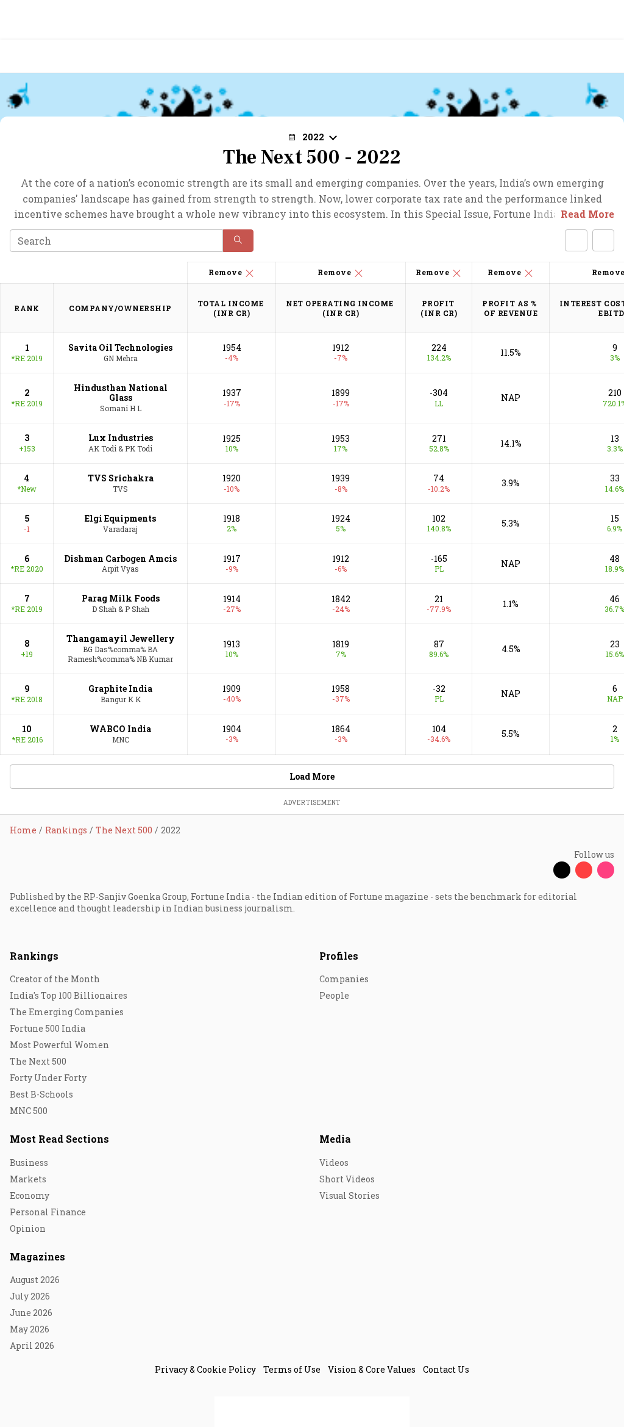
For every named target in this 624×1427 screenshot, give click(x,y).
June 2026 (31, 1312)
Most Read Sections (59, 1138)
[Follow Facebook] (539, 870)
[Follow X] (561, 870)
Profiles (338, 955)
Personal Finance (48, 1212)
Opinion (28, 1228)
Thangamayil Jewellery (120, 638)
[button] (238, 240)
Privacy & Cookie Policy (205, 1369)
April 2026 (32, 1345)
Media (335, 1138)
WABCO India (120, 729)
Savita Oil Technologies (120, 347)
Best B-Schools (41, 1094)
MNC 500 (29, 1110)
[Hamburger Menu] (607, 56)
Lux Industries (120, 438)
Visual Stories (349, 1195)
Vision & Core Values (372, 1369)
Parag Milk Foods (121, 598)
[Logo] (37, 56)
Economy (29, 1195)
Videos (334, 1162)
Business (29, 1162)
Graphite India (120, 688)
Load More (312, 776)
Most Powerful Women (59, 1045)
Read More (587, 213)
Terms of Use (292, 1369)
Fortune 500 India (47, 1028)
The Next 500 (38, 1061)
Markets (28, 1179)
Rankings (34, 955)
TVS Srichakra (121, 478)
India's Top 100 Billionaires (68, 995)
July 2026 (30, 1296)
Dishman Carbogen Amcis (120, 558)
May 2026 (29, 1329)
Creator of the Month (55, 979)
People (334, 995)
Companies (344, 979)
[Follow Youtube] (583, 870)
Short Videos (347, 1179)
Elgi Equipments (120, 518)
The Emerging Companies (67, 1012)
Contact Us (446, 1369)
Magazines (37, 1256)
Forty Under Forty (48, 1078)
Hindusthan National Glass (121, 393)
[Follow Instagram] (605, 870)
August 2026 (35, 1279)
